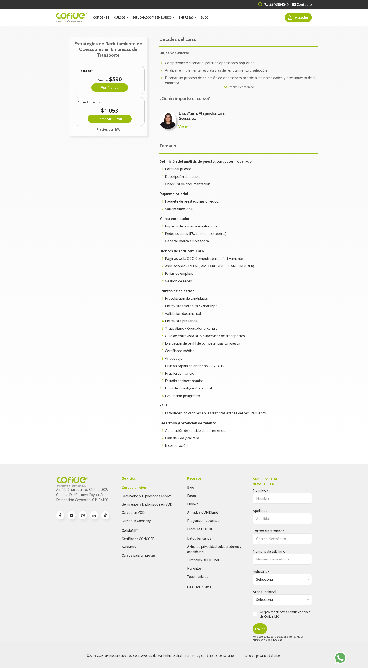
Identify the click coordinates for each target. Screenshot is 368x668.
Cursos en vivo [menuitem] (134, 488)
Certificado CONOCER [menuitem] (138, 539)
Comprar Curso (109, 118)
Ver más (185, 126)
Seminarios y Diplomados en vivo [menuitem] (147, 496)
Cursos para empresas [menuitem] (139, 555)
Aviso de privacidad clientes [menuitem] (262, 656)
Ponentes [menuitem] (194, 568)
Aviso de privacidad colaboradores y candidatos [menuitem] (214, 549)
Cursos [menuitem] (119, 17)
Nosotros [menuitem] (129, 547)
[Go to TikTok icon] (105, 515)
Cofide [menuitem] (101, 17)
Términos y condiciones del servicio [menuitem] (209, 656)
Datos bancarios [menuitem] (199, 538)
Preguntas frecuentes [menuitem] (203, 521)
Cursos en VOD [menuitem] (133, 513)
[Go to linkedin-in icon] (94, 515)
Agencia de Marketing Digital (161, 656)
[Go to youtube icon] (72, 515)
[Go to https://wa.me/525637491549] (340, 657)
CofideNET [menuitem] (130, 531)
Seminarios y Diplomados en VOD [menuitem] (147, 504)
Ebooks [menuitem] (192, 504)
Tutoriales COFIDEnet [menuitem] (203, 560)
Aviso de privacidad (271, 639)
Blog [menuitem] (205, 17)
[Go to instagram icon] (83, 515)
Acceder (302, 17)
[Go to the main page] (71, 17)
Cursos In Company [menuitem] (136, 521)
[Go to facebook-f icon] (60, 515)
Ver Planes (109, 87)
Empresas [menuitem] (186, 17)
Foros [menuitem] (191, 496)
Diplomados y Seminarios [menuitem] (152, 17)
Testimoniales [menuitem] (197, 577)
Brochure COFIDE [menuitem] (200, 529)
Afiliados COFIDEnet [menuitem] (202, 512)
